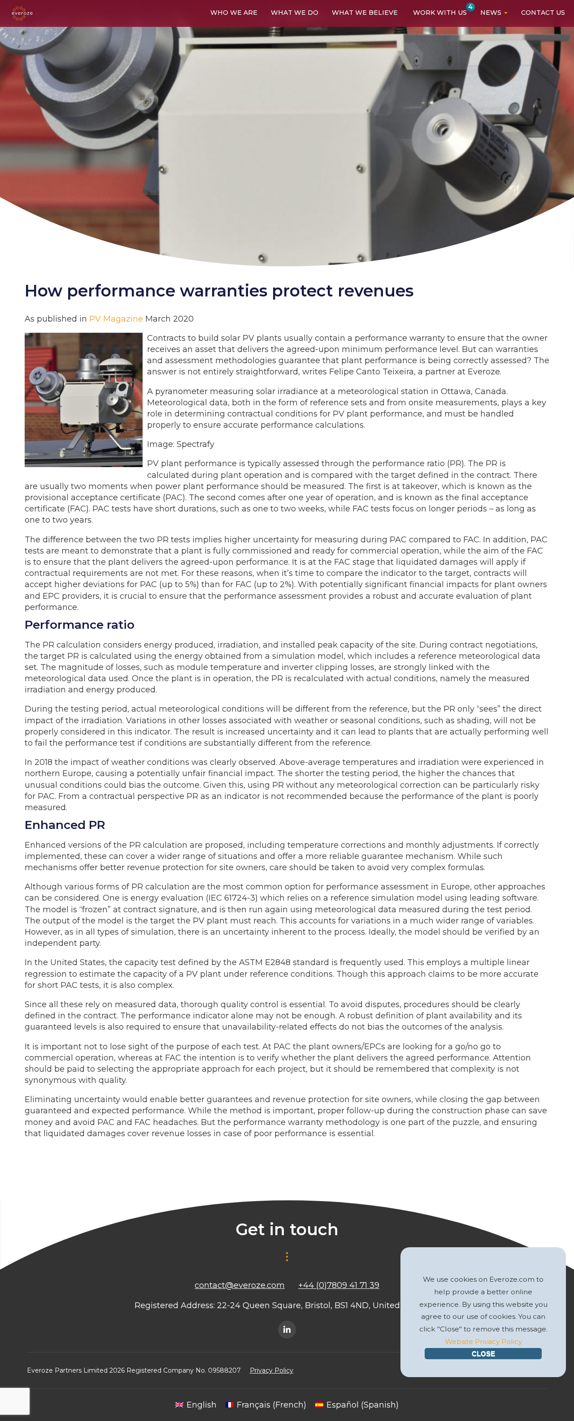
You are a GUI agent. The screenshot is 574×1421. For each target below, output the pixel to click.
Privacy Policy (271, 1370)
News (491, 13)
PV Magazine (116, 319)
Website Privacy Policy (483, 1341)
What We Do (294, 13)
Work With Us (439, 12)
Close (483, 1353)
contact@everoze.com (240, 1285)
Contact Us (543, 13)
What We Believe (365, 13)
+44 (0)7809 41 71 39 (338, 1285)
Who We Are (233, 13)
